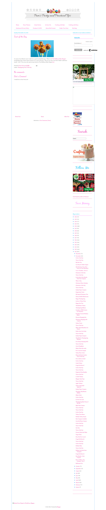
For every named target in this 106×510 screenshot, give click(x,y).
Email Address (78, 43)
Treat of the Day (79, 260)
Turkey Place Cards (80, 353)
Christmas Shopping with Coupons (81, 320)
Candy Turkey (79, 363)
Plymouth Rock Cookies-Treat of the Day (81, 355)
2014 (76, 245)
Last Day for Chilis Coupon (82, 264)
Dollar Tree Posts (63, 28)
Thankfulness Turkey (80, 305)
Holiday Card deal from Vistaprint (81, 451)
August (77, 471)
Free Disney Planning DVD (82, 341)
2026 (76, 217)
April (77, 480)
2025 (76, 219)
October (78, 466)
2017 (76, 238)
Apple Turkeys (79, 383)
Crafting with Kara (73, 25)
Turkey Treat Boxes (80, 414)
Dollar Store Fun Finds (81, 331)
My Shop (74, 28)
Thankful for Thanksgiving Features (82, 338)
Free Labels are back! (80, 358)
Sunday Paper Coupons (81, 290)
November (78, 256)
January (78, 487)
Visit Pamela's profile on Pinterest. (81, 196)
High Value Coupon (80, 405)
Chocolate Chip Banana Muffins (81, 392)
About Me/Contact (51, 28)
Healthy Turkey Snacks (81, 416)
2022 (76, 226)
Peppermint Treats (80, 292)
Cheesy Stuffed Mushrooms (82, 296)
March (77, 482)
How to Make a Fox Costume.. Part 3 (80, 460)
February (78, 485)
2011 (76, 251)
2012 (76, 249)
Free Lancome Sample (81, 350)
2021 (76, 228)
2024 (76, 221)
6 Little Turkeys (79, 376)
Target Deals (78, 434)
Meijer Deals (79, 395)
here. (53, 62)
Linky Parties (37, 25)
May (77, 478)
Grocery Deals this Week (81, 432)
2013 (76, 247)
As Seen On (48, 25)
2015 (76, 242)
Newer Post (17, 116)
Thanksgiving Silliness (81, 308)
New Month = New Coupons (80, 456)
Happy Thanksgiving (80, 299)
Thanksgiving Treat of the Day (25, 67)
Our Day (78, 428)
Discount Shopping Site (81, 317)
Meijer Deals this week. (81, 348)
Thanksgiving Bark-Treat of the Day (82, 402)
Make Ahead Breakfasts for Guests (82, 328)
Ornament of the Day (80, 273)
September (78, 468)
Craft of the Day (79, 258)
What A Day (79, 281)
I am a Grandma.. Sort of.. (82, 270)
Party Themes (26, 25)
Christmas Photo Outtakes (82, 283)
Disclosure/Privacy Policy (22, 28)
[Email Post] (36, 65)
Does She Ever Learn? (81, 437)
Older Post (66, 116)
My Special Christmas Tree (82, 294)
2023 (76, 224)
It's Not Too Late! (80, 399)
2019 (76, 233)
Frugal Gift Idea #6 (80, 439)
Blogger (59, 507)
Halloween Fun (79, 463)
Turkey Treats (79, 323)
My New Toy (79, 262)
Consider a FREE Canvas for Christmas (81, 310)
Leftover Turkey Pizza (81, 301)
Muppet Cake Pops (80, 379)
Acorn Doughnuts (80, 346)
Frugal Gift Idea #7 (80, 365)
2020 (76, 231)
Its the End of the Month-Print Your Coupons (81, 278)
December (78, 253)
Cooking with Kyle (60, 25)
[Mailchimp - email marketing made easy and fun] (90, 51)
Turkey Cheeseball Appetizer (80, 386)
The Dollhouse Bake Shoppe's (59, 59)
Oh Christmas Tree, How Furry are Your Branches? (82, 267)
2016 (76, 240)
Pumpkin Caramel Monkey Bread (82, 314)
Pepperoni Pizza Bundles (81, 372)
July (77, 473)
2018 (76, 235)
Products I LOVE (37, 28)
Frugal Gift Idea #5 (80, 454)
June (77, 475)
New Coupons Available (81, 419)
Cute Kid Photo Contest (81, 421)
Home (17, 25)
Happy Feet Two (79, 303)
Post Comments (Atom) (45, 120)
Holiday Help (79, 446)
